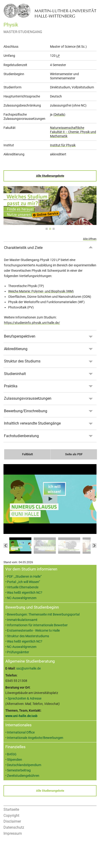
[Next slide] (94, 545)
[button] (20, 545)
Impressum (12, 833)
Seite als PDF (74, 454)
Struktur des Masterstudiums (28, 636)
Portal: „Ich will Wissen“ (23, 582)
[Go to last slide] (5, 545)
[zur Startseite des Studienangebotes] (50, 10)
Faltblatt (27, 454)
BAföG (12, 754)
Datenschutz (13, 827)
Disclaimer (12, 821)
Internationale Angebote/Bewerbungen (35, 738)
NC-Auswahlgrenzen (22, 598)
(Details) (59, 114)
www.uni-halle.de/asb (21, 716)
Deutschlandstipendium (24, 765)
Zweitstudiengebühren (23, 776)
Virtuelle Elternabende (22, 587)
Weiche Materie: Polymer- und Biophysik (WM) (41, 291)
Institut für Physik (63, 145)
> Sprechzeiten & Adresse (23, 698)
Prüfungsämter (18, 652)
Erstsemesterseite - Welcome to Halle (33, 631)
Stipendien (14, 760)
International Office (21, 732)
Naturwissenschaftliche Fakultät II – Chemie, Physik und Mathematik (73, 132)
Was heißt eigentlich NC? (24, 593)
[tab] (47, 229)
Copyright (11, 815)
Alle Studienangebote (50, 176)
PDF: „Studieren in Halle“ (24, 577)
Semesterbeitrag (19, 770)
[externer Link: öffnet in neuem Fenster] (50, 222)
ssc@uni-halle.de (28, 668)
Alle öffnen (90, 239)
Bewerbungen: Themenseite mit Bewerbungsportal (43, 615)
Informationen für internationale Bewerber (37, 625)
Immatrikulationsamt (22, 620)
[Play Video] (50, 499)
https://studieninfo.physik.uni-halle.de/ (32, 323)
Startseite (11, 809)
